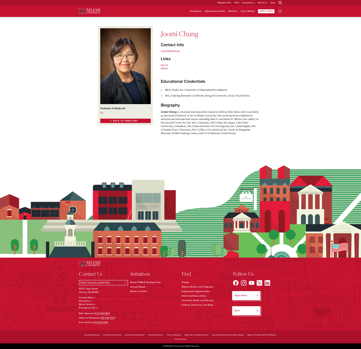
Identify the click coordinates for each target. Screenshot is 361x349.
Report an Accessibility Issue (197, 335)
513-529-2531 (107, 318)
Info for (261, 2)
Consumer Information (112, 335)
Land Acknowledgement (135, 335)
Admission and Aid (215, 11)
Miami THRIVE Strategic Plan (145, 282)
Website (164, 68)
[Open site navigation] (280, 11)
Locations (247, 2)
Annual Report (138, 286)
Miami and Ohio (138, 291)
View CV (164, 65)
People (185, 282)
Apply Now (266, 11)
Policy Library (180, 339)
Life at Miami (248, 11)
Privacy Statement (155, 335)
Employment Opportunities (196, 291)
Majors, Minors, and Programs (197, 286)
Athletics (233, 11)
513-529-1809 (102, 313)
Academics (196, 11)
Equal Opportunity (92, 335)
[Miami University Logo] (89, 11)
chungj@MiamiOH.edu (170, 51)
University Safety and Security (197, 300)
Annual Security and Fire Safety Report (228, 335)
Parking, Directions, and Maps (197, 305)
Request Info (224, 2)
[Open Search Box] (280, 3)
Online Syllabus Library (194, 295)
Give (272, 2)
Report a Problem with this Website (262, 335)
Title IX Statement (173, 335)
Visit (236, 2)
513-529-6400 (100, 322)
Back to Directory (125, 121)
